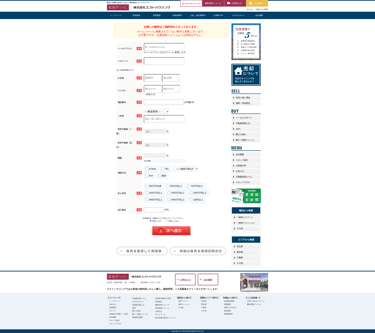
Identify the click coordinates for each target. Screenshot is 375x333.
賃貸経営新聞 (137, 317)
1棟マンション (184, 304)
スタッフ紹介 (242, 160)
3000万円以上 (155, 199)
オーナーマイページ (191, 3)
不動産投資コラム (244, 177)
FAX (151, 175)
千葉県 (240, 257)
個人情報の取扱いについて (165, 318)
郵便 (164, 175)
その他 (240, 228)
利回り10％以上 (230, 307)
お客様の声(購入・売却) (118, 314)
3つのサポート (238, 15)
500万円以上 (176, 186)
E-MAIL (152, 169)
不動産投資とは (243, 123)
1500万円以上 (178, 192)
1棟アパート (183, 301)
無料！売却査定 (243, 103)
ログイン (250, 9)
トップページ (116, 15)
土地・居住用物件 (197, 15)
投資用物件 (177, 15)
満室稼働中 (228, 314)
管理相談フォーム (162, 308)
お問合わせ (237, 3)
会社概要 (259, 15)
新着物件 (227, 304)
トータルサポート (244, 117)
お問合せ (158, 311)
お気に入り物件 (262, 9)
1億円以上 (198, 199)
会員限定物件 (229, 301)
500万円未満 (155, 186)
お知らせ (240, 171)
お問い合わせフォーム (256, 301)
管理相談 (157, 15)
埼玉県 (240, 246)
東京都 (240, 252)
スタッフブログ (243, 182)
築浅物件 (227, 311)
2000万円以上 (200, 192)
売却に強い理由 (243, 97)
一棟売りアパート (245, 217)
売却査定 (158, 302)
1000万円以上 (155, 192)
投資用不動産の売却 (163, 298)
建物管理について (162, 305)
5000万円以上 (178, 199)
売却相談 (136, 15)
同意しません (173, 221)
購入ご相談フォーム (245, 140)
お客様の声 (218, 15)
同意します (156, 221)
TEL (167, 169)
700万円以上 (197, 186)
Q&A (238, 129)
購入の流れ (241, 134)
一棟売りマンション (246, 223)
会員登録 (259, 3)
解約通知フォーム (213, 3)
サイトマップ (160, 315)
